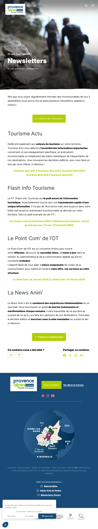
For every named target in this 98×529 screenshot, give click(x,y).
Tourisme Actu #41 (24, 170)
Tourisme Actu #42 (49, 170)
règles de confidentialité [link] (49, 471)
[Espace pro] (15, 9)
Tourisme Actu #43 (73, 170)
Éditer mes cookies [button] (59, 468)
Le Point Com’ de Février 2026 (67, 279)
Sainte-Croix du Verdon (50, 490)
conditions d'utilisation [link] (71, 471)
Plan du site (12, 468)
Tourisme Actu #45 (61, 175)
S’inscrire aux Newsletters (50, 118)
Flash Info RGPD (64, 225)
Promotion (21, 69)
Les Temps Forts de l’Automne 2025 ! (30, 221)
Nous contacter (51, 385)
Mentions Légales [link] (23, 468)
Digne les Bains (50, 486)
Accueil (11, 69)
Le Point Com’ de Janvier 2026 (30, 279)
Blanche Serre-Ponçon (51, 495)
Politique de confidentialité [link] (41, 468)
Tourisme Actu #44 (37, 175)
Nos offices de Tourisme (73, 385)
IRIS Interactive (84, 468)
